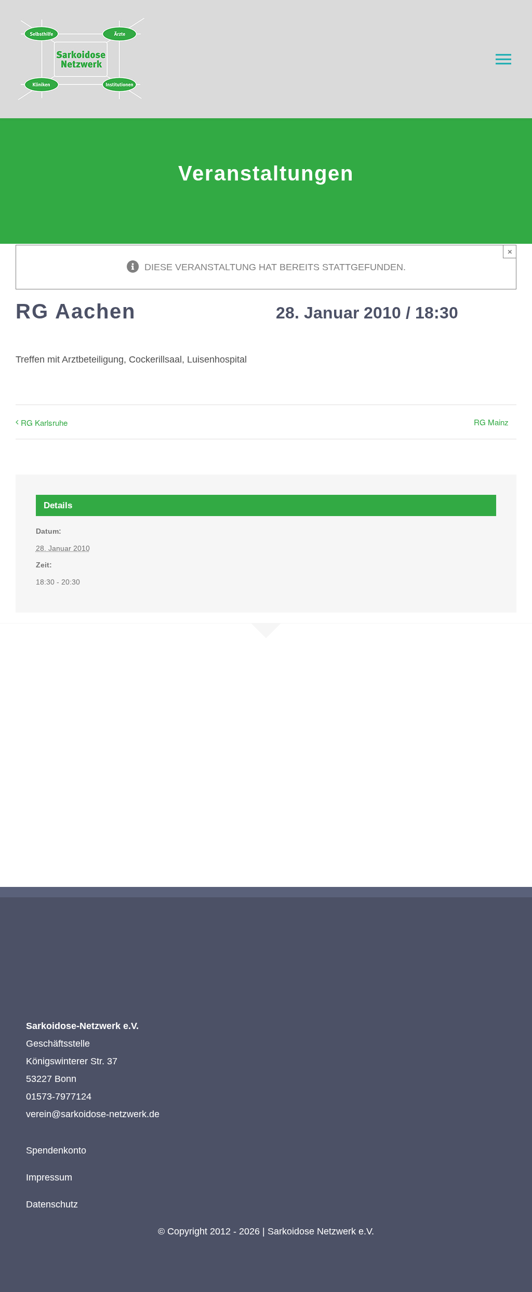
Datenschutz (52, 1204)
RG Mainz (491, 421)
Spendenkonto (56, 1150)
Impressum (49, 1177)
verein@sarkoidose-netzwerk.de (92, 1114)
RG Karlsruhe (44, 422)
